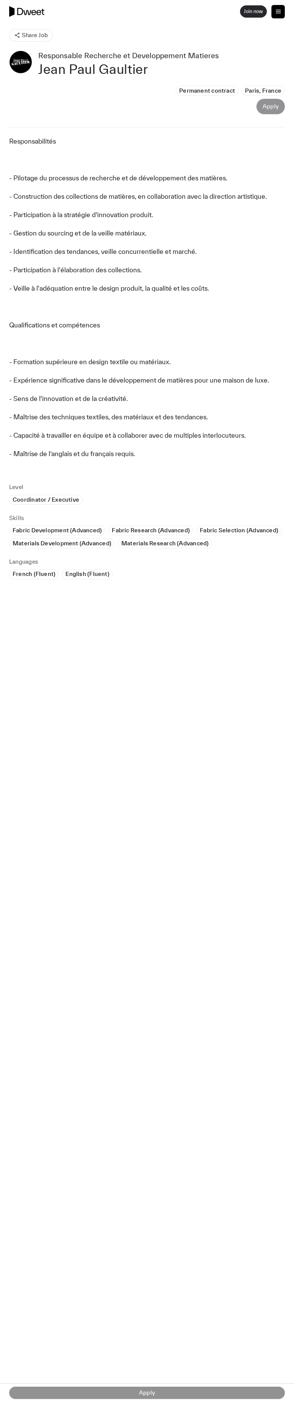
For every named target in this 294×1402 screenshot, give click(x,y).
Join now (253, 11)
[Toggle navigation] (278, 11)
